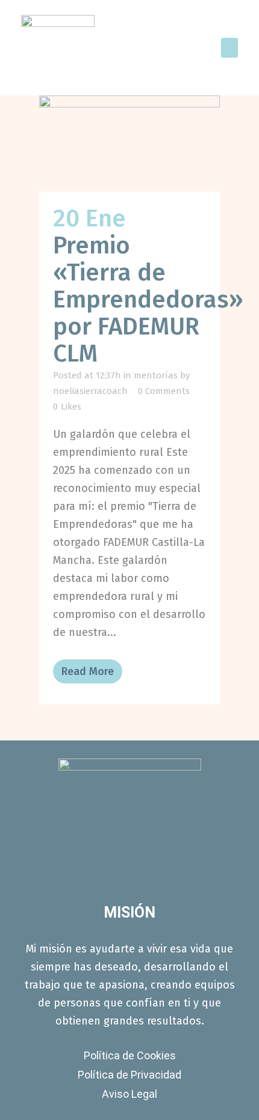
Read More (87, 671)
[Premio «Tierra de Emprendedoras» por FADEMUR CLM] (129, 143)
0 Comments (164, 391)
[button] (229, 48)
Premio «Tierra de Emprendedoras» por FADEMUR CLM (148, 299)
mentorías (156, 375)
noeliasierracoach (90, 391)
